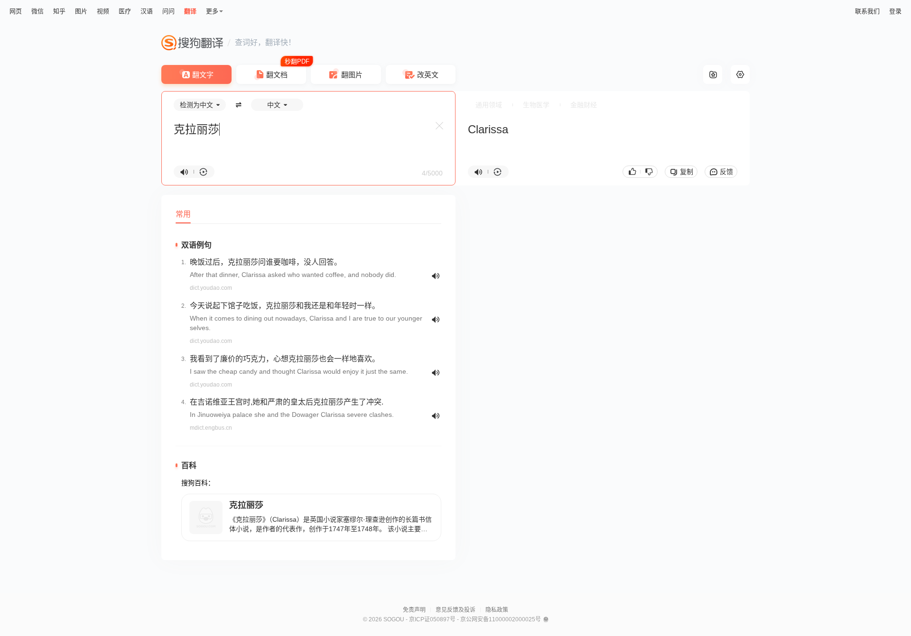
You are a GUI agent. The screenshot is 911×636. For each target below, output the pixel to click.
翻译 (190, 11)
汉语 (146, 11)
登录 (895, 11)
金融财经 (583, 105)
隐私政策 (496, 610)
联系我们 (867, 11)
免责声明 (414, 610)
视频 (103, 11)
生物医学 (536, 105)
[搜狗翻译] (192, 43)
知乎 (59, 11)
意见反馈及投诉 (455, 610)
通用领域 (488, 105)
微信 (37, 11)
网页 (15, 11)
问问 (168, 11)
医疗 (125, 11)
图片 (81, 11)
